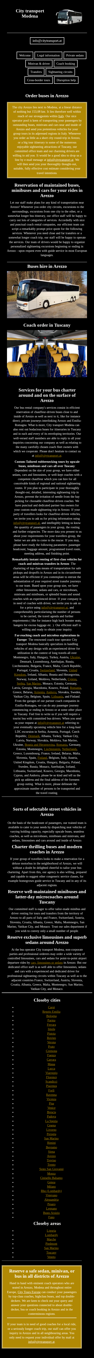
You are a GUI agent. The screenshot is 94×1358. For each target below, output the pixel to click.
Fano (51, 1217)
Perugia (51, 1134)
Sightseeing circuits (60, 72)
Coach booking (65, 63)
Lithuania (57, 696)
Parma (51, 1020)
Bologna (51, 1016)
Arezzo (51, 1156)
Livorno (51, 1129)
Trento (51, 1164)
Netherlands (69, 749)
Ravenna (51, 1094)
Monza (51, 1173)
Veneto (51, 1257)
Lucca (51, 1068)
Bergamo (51, 1147)
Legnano (51, 1208)
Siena (51, 1151)
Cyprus (72, 679)
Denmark (34, 736)
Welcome (25, 55)
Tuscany (51, 1252)
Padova (51, 1116)
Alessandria (51, 1199)
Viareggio (51, 1073)
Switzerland (47, 670)
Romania (75, 688)
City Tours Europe (29, 1292)
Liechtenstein (52, 749)
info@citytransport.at (47, 41)
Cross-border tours (38, 80)
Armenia (39, 692)
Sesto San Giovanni (51, 1169)
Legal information (48, 55)
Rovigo (51, 1038)
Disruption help (66, 80)
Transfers (36, 72)
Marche (51, 1239)
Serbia (21, 683)
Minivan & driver (39, 63)
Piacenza (51, 1086)
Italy (61, 116)
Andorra (51, 692)
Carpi (51, 1007)
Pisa (51, 1103)
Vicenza (51, 1099)
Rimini (51, 1142)
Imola (51, 1029)
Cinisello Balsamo (51, 1178)
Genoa (51, 1182)
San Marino (33, 683)
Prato (51, 1046)
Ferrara (51, 1024)
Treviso (51, 1160)
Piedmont (51, 1243)
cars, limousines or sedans (47, 962)
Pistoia (51, 1033)
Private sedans (75, 55)
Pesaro (51, 1204)
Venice (51, 1107)
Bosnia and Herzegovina (40, 744)
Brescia (51, 1112)
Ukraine (75, 657)
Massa (51, 1064)
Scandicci (51, 1081)
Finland (42, 757)
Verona (51, 1042)
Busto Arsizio (51, 1213)
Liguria (51, 1230)
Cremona (51, 1051)
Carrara (51, 1059)
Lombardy (51, 1235)
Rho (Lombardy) (51, 1191)
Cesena (51, 1125)
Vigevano (51, 1195)
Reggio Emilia (51, 1011)
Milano (51, 1186)
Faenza (51, 1055)
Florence (51, 1077)
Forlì (51, 1090)
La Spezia (51, 1121)
